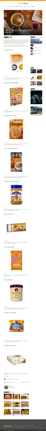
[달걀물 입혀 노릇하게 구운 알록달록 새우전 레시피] (16, 411)
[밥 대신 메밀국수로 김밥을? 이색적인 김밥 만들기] (8, 411)
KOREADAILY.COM (34, 0)
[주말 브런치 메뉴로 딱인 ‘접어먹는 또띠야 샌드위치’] (25, 404)
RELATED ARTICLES (6, 392)
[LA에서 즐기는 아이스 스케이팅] (32, 45)
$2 (16, 243)
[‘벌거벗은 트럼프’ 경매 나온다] (33, 83)
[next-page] (5, 417)
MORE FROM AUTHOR (12, 392)
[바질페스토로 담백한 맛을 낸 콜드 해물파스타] (8, 404)
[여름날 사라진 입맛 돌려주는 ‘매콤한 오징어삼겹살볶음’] (16, 404)
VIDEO (24, 6)
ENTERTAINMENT (16, 6)
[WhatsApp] (9, 37)
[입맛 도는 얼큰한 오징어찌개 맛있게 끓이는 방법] (25, 411)
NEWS (5, 6)
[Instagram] (39, 0)
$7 (18, 210)
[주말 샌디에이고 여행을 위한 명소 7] (32, 51)
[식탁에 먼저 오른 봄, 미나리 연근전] (39, 77)
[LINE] (11, 37)
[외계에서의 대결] (36, 97)
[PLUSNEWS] (23, 3)
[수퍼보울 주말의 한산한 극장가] (39, 71)
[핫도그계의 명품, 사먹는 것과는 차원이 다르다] (25, 396)
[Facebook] (38, 0)
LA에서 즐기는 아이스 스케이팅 (37, 44)
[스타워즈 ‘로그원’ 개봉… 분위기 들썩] (39, 83)
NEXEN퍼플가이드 (33, 6)
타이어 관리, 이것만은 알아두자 (37, 47)
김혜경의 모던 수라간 (23, 406)
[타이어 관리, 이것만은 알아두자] (32, 48)
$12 (23, 177)
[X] (40, 0)
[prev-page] (4, 417)
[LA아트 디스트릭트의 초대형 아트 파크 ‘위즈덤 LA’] (33, 71)
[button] (41, 6)
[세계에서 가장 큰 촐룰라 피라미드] (36, 110)
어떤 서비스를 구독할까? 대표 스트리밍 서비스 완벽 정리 (9, 382)
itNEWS (21, 6)
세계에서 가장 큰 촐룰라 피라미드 (36, 115)
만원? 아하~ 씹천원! (33, 79)
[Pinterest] (8, 37)
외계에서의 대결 (33, 102)
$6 (19, 341)
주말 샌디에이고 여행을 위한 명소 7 (37, 50)
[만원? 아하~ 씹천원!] (33, 77)
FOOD (7, 28)
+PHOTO (28, 6)
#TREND (8, 6)
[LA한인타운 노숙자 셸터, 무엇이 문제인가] (32, 54)
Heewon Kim (10, 386)
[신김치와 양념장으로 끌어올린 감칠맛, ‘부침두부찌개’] (8, 396)
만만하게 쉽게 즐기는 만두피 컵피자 (24, 382)
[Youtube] (41, 0)
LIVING (12, 6)
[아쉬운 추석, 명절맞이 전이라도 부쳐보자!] (16, 396)
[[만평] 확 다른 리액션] (36, 41)
